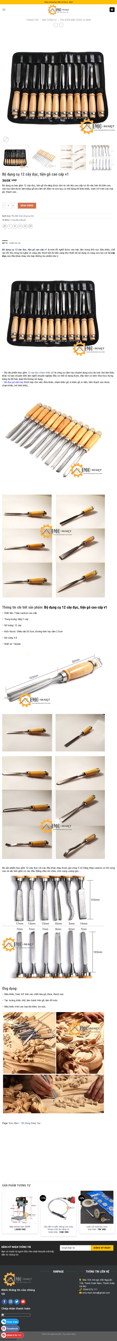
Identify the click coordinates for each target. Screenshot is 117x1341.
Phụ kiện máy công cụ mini (75, 20)
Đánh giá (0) (15, 243)
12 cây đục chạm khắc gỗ (41, 372)
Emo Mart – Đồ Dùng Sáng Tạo (25, 1123)
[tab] (5, 243)
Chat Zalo (12, 1322)
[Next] (109, 86)
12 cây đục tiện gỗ (18, 220)
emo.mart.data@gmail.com (96, 1292)
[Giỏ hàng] (112, 9)
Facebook (12, 1328)
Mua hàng (27, 205)
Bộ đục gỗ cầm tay (13, 382)
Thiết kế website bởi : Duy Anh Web (58, 1334)
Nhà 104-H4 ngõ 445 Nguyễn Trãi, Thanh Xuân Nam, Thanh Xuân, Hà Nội (97, 1283)
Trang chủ (32, 20)
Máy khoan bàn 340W (20, 1227)
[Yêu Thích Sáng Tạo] (58, 9)
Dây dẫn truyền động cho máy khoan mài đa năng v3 (58, 1228)
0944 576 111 (90, 1289)
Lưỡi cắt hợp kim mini (97, 1227)
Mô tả (5, 243)
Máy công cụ (49, 20)
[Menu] (4, 9)
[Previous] (8, 86)
